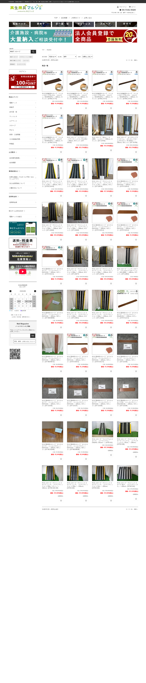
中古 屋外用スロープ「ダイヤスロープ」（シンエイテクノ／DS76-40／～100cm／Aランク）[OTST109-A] (127, 183)
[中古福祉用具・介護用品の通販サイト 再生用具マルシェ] (26, 12)
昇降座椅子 (12, 64)
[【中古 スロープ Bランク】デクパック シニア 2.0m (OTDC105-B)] (52, 168)
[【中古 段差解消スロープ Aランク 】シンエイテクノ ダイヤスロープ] (127, 300)
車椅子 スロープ (14, 56)
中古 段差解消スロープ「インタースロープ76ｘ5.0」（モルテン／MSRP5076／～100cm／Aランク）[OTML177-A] (52, 96)
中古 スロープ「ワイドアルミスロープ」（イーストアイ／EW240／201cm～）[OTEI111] (102, 440)
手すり (11, 130)
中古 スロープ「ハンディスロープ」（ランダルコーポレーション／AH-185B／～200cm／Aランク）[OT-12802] (127, 271)
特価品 (11, 144)
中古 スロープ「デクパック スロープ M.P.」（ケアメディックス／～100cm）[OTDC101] (127, 484)
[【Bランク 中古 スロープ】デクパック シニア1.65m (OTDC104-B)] (77, 168)
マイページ (123, 7)
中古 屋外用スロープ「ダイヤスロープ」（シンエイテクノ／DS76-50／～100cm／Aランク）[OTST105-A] (102, 227)
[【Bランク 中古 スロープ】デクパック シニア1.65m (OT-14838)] (52, 212)
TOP (56, 18)
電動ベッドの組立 (15, 216)
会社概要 (64, 18)
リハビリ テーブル (21, 64)
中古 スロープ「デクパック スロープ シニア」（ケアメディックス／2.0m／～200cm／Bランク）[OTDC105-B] (52, 183)
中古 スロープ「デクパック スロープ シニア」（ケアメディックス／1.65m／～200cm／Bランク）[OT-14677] (77, 271)
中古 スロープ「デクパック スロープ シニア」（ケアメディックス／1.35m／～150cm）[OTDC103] (77, 485)
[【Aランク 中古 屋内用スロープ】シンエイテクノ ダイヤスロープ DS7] (127, 344)
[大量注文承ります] (40, 36)
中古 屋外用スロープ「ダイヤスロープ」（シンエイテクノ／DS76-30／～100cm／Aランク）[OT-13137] (77, 403)
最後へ (136, 60)
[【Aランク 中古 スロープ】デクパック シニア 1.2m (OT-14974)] (102, 168)
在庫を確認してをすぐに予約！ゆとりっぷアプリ (21, 178)
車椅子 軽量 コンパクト (15, 60)
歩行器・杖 (13, 112)
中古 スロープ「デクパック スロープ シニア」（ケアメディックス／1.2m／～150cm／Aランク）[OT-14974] (102, 183)
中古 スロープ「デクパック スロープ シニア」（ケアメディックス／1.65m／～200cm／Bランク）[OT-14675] (102, 271)
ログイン (22, 71)
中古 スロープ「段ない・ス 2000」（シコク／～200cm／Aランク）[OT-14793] (102, 139)
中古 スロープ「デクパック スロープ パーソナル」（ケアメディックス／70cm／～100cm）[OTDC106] (127, 441)
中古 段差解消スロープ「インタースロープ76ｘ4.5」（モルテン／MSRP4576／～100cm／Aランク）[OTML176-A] (77, 96)
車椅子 (11, 107)
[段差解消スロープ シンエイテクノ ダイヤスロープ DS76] (127, 168)
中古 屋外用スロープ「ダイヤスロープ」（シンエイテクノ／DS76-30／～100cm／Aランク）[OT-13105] (102, 403)
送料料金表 (13, 196)
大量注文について (15, 188)
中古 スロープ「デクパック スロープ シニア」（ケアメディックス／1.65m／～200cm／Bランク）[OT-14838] (52, 227)
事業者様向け (13, 171)
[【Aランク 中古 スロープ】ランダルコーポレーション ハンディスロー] (127, 256)
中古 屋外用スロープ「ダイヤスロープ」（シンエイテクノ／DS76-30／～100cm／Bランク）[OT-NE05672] (52, 359)
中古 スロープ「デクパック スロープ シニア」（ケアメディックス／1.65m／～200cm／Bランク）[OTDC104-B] (77, 183)
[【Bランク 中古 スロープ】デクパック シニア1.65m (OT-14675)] (102, 256)
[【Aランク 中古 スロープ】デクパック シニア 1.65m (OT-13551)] (77, 300)
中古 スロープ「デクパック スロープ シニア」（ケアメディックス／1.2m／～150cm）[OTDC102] (102, 485)
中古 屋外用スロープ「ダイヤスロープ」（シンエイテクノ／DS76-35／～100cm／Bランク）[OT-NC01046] (52, 447)
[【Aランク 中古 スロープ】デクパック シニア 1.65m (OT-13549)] (102, 300)
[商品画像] (102, 429)
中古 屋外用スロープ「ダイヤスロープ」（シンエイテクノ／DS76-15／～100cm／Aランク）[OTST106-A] (77, 359)
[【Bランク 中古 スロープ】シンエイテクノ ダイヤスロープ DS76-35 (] (52, 431)
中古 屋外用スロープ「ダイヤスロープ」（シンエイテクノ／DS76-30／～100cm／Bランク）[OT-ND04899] (52, 315)
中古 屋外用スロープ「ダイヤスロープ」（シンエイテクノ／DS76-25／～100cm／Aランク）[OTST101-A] (102, 359)
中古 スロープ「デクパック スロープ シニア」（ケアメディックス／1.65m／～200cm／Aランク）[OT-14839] (77, 227)
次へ (132, 60)
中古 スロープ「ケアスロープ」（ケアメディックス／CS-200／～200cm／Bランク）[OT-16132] (77, 140)
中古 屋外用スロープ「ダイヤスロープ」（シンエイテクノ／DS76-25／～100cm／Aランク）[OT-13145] (127, 359)
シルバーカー (26, 60)
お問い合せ (88, 18)
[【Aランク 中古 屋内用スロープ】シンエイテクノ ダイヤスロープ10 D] (127, 388)
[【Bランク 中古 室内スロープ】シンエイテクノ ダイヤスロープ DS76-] (52, 300)
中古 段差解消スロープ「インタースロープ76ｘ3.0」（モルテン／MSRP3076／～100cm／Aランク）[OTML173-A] (52, 140)
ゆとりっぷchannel (16, 211)
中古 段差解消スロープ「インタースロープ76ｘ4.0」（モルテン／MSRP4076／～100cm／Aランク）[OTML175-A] (102, 96)
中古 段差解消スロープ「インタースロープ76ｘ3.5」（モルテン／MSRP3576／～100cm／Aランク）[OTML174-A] (127, 96)
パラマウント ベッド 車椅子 (25, 56)
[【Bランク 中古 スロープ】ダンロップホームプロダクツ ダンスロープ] (127, 124)
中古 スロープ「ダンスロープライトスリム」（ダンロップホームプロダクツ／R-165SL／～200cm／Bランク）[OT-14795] (127, 140)
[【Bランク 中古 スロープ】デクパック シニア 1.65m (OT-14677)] (77, 256)
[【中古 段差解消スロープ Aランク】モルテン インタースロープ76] (52, 81)
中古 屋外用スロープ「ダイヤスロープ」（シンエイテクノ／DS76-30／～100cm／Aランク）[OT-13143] (52, 403)
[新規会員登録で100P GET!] (23, 89)
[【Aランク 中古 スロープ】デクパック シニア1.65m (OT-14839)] (77, 212)
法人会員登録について (17, 183)
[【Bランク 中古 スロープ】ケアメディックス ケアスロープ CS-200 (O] (77, 124)
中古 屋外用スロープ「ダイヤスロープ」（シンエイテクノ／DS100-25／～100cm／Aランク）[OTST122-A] (127, 315)
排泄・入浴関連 (14, 134)
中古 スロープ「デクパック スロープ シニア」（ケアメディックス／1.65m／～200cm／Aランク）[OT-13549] (102, 315)
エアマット (13, 121)
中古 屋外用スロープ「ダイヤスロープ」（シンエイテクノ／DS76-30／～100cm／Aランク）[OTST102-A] (52, 271)
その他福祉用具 (14, 139)
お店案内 (12, 152)
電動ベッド (13, 103)
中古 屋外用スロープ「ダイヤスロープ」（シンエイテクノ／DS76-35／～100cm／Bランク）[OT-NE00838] (77, 447)
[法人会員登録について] (105, 36)
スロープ (12, 125)
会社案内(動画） (15, 158)
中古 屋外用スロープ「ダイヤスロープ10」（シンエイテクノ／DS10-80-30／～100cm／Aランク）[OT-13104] (127, 403)
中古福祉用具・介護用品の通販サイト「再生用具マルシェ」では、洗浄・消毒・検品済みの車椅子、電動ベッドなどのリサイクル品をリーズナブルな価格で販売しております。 (44, 1)
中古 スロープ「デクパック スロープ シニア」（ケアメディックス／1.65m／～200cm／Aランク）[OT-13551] (77, 315)
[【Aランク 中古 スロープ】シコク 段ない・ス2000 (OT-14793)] (102, 124)
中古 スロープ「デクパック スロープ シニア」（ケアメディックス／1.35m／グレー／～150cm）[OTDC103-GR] (52, 485)
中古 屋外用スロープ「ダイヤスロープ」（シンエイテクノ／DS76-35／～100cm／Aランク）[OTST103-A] (127, 227)
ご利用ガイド (76, 18)
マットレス (13, 116)
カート (133, 7)
